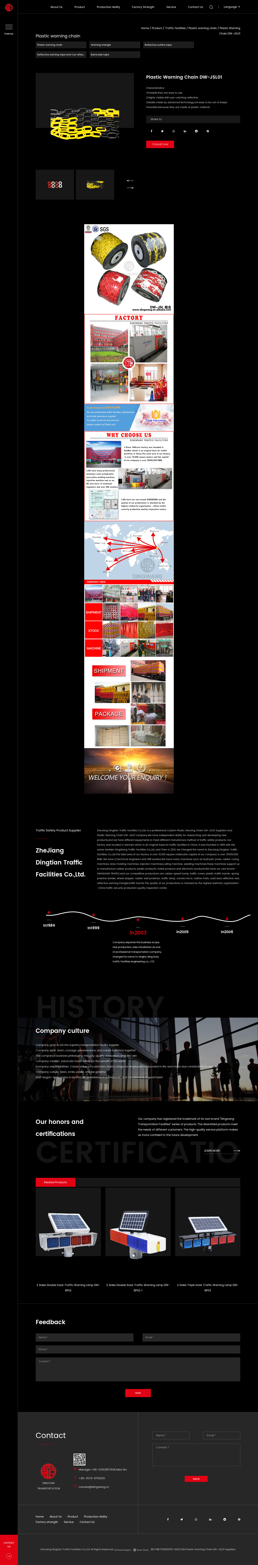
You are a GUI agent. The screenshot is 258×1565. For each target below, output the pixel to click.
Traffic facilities (175, 28)
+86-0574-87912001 (92, 1478)
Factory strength (143, 7)
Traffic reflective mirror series (83, 10)
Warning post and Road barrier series (84, 11)
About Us (56, 7)
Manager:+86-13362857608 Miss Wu (103, 1469)
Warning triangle (101, 45)
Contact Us (195, 7)
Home (145, 28)
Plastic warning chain (203, 28)
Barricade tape (100, 54)
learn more (212, 1151)
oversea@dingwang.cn (94, 1487)
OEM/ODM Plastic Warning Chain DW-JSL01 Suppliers (204, 1549)
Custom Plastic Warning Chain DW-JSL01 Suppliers (197, 830)
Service (171, 7)
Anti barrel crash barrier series (86, 13)
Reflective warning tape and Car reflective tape (61, 54)
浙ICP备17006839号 (162, 1549)
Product (80, 7)
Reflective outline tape (158, 45)
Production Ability (108, 7)
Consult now (160, 144)
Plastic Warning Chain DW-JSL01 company (122, 835)
